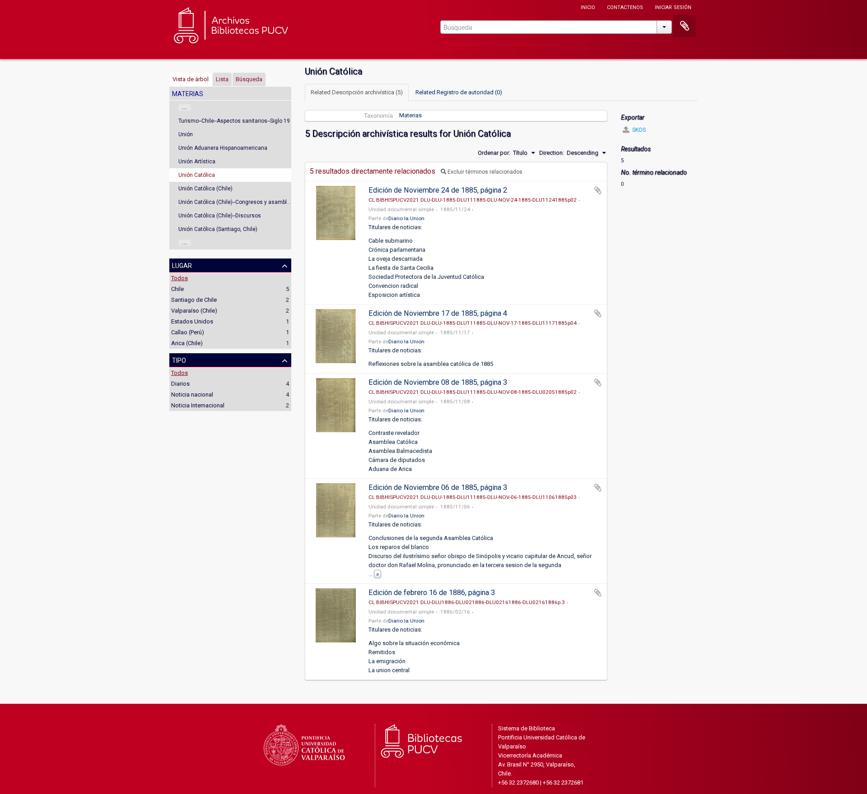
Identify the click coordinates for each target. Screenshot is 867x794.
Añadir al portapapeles (597, 190)
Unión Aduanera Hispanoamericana (222, 148)
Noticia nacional (192, 394)
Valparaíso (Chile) (194, 310)
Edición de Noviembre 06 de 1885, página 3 (437, 487)
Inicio (588, 6)
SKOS (638, 130)
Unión (185, 134)
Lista (222, 79)
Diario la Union (406, 218)
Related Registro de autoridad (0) (458, 92)
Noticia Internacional (197, 405)
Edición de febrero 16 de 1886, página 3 (431, 592)
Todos (179, 278)
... (184, 107)
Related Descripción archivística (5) (357, 92)
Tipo (179, 359)
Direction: (551, 152)
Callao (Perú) (187, 332)
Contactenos (625, 6)
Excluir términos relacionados (484, 172)
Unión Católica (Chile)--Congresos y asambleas (237, 202)
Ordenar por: (494, 152)
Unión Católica (196, 175)
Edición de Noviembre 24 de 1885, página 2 (437, 190)
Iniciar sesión (673, 6)
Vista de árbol (190, 79)
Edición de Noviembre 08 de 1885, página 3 (437, 382)
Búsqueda (249, 79)
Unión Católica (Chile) (205, 188)
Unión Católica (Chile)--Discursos (219, 215)
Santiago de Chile (194, 299)
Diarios (180, 383)
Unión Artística (196, 161)
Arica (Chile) (187, 343)
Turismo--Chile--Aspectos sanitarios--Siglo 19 (234, 121)
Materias (410, 115)
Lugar (182, 264)
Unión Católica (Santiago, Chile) (217, 229)
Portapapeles (684, 26)
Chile (177, 289)
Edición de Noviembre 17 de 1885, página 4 (437, 313)
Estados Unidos (192, 321)
